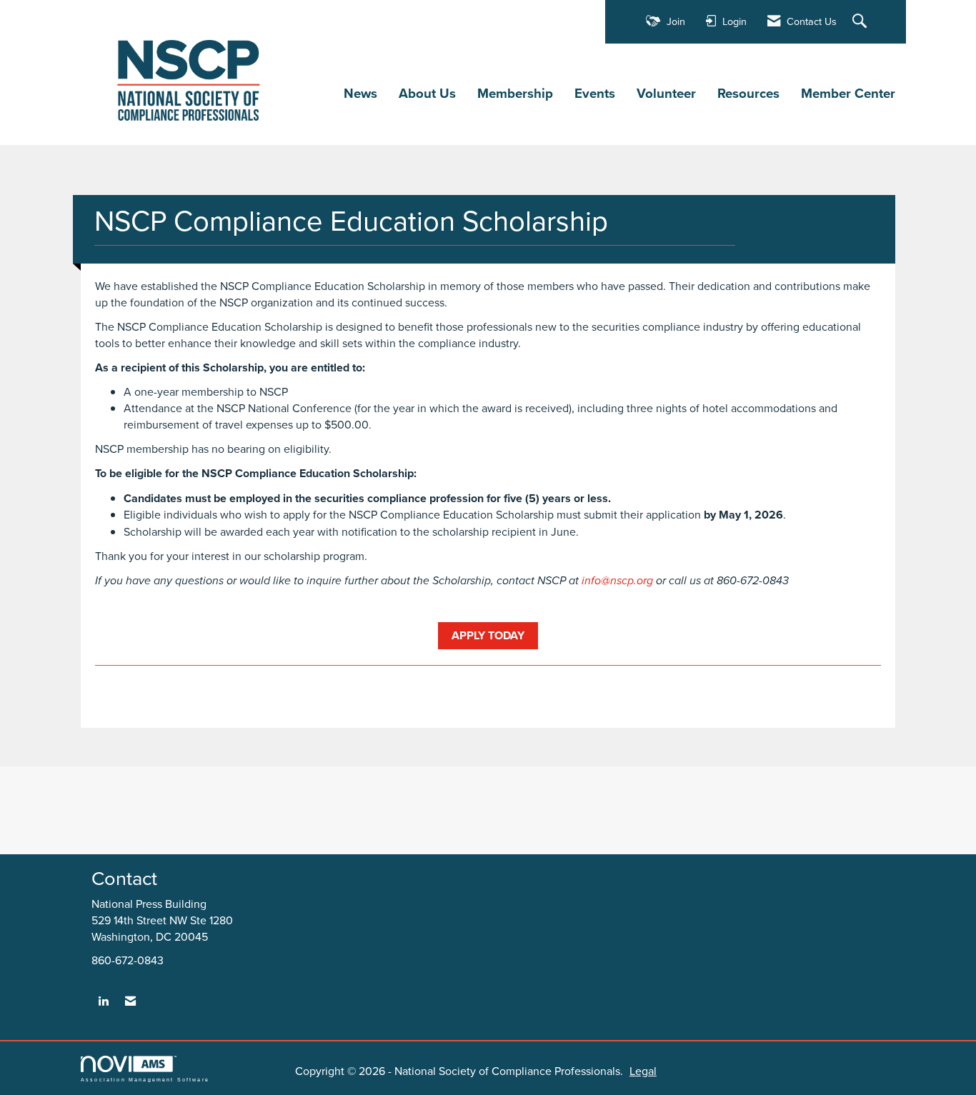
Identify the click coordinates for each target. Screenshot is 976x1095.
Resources (748, 93)
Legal (643, 1071)
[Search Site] (861, 22)
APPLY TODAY (488, 635)
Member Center (848, 93)
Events (594, 93)
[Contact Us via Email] (130, 1001)
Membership (515, 93)
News (360, 93)
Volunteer (666, 93)
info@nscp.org (617, 581)
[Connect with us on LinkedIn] (103, 1001)
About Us (427, 93)
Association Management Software (145, 1079)
